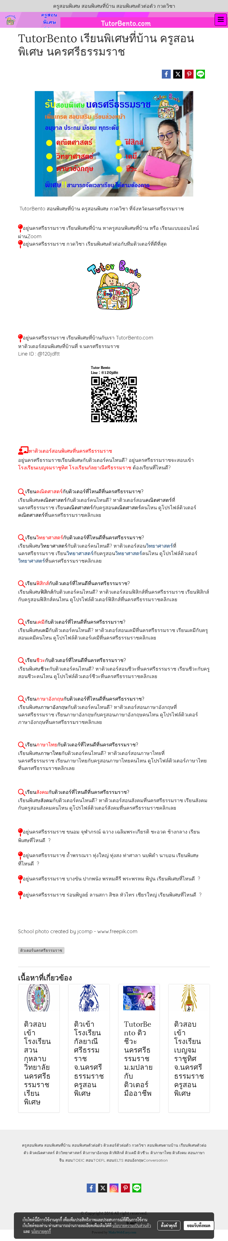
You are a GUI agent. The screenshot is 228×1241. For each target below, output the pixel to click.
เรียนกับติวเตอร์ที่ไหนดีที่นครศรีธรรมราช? (84, 491)
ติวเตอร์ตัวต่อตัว (117, 1145)
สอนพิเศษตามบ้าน (162, 1145)
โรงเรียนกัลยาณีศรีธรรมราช (100, 467)
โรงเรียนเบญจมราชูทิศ (43, 467)
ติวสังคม (179, 1152)
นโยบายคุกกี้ (41, 1231)
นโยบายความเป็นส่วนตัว (131, 1225)
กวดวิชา (139, 1145)
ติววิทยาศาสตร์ (69, 1152)
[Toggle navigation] (221, 20)
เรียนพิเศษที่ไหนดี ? (178, 878)
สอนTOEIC (75, 1160)
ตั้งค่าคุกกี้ (169, 1225)
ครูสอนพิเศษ (32, 1145)
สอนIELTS (114, 1160)
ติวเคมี (130, 1152)
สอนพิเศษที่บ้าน (57, 1145)
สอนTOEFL (95, 1160)
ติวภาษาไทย (160, 1152)
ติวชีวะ (143, 1152)
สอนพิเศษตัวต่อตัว (87, 1145)
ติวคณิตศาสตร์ (42, 1152)
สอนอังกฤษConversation (146, 1160)
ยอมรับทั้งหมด (198, 1225)
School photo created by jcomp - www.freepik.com (77, 931)
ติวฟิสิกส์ (116, 1152)
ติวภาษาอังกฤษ (95, 1152)
